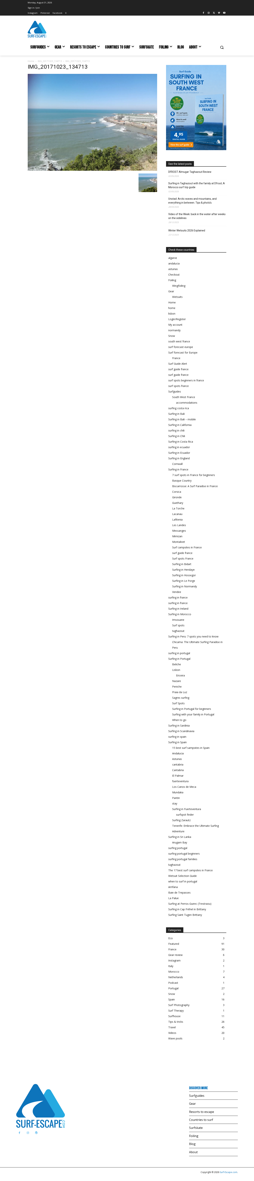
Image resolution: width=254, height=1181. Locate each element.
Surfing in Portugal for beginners (191, 709)
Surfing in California (180, 425)
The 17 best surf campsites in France (190, 870)
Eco (170, 938)
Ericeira (180, 675)
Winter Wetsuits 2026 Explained (186, 230)
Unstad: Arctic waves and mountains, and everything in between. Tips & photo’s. (192, 200)
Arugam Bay (179, 842)
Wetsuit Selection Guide (182, 876)
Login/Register (177, 319)
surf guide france (178, 369)
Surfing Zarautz (181, 820)
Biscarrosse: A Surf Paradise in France (195, 486)
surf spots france (178, 386)
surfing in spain (177, 736)
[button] (221, 47)
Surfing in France (178, 469)
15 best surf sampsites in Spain (191, 748)
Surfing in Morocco (179, 614)
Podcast (173, 982)
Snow (171, 336)
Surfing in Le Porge (183, 581)
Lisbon (176, 670)
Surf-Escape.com (228, 1172)
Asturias (177, 759)
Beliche (176, 664)
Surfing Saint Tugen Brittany (185, 915)
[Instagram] (209, 13)
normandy (174, 330)
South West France (183, 397)
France (176, 358)
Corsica (176, 491)
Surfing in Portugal (179, 658)
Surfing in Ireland (178, 608)
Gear (171, 291)
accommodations (186, 402)
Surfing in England (179, 458)
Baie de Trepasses (179, 892)
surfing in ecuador (179, 447)
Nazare (176, 681)
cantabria (177, 764)
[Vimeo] (219, 13)
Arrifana (173, 887)
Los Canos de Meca (184, 787)
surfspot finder (185, 814)
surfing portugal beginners (184, 853)
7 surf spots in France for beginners (193, 475)
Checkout (174, 274)
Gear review (175, 955)
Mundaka (177, 792)
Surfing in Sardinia (179, 725)
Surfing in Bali (176, 414)
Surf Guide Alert (177, 363)
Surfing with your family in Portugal (193, 714)
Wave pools (175, 1038)
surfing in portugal (179, 653)
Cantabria (178, 770)
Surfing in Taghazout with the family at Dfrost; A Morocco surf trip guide (196, 185)
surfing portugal (177, 848)
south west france (179, 341)
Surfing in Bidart (181, 564)
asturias (173, 269)
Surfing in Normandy (184, 586)
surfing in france (178, 597)
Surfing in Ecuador (179, 452)
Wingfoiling (178, 285)
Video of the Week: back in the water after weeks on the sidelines (197, 216)
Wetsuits (177, 297)
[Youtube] (224, 13)
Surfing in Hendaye (183, 569)
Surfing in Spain (177, 742)
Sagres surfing (180, 697)
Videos (172, 1033)
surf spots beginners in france (186, 380)
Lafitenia (177, 519)
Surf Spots (178, 703)
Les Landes (179, 525)
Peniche (177, 686)
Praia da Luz (179, 692)
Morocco (173, 971)
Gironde (177, 497)
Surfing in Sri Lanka (179, 837)
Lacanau (177, 514)
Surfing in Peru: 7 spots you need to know (193, 636)
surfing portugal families (182, 859)
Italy (170, 966)
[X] (214, 13)
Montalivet (178, 542)
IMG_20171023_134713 (50, 61)
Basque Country (182, 480)
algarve (172, 258)
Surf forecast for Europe (182, 352)
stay (174, 803)
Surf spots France (182, 558)
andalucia (174, 263)
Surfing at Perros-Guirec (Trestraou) (189, 903)
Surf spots (178, 625)
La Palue (173, 898)
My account (175, 324)
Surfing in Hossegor (184, 575)
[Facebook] (203, 13)
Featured (173, 944)
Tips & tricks (175, 1021)
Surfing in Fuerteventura (186, 809)
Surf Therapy (176, 1010)
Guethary (177, 503)
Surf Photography (178, 1005)
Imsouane (178, 619)
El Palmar (178, 775)
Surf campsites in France (187, 547)
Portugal (173, 988)
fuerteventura (180, 781)
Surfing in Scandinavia (181, 731)
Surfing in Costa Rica (180, 441)
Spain (171, 999)
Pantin (176, 798)
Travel (172, 1027)
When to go (179, 720)
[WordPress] (36, 1133)
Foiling (172, 280)
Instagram (174, 960)
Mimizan (177, 536)
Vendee (176, 592)
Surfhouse (174, 1016)
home (171, 308)
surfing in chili (176, 430)
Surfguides (174, 391)
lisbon (171, 313)
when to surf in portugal (182, 881)
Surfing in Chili (176, 436)
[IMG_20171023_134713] (92, 169)
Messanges (179, 530)
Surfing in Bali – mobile (182, 419)
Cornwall (177, 464)
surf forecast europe (180, 347)
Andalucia (178, 753)
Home (31, 61)
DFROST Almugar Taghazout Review (189, 171)
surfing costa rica (178, 408)
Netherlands (175, 977)
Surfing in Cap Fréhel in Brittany (187, 909)
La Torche (178, 508)
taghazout (178, 631)
